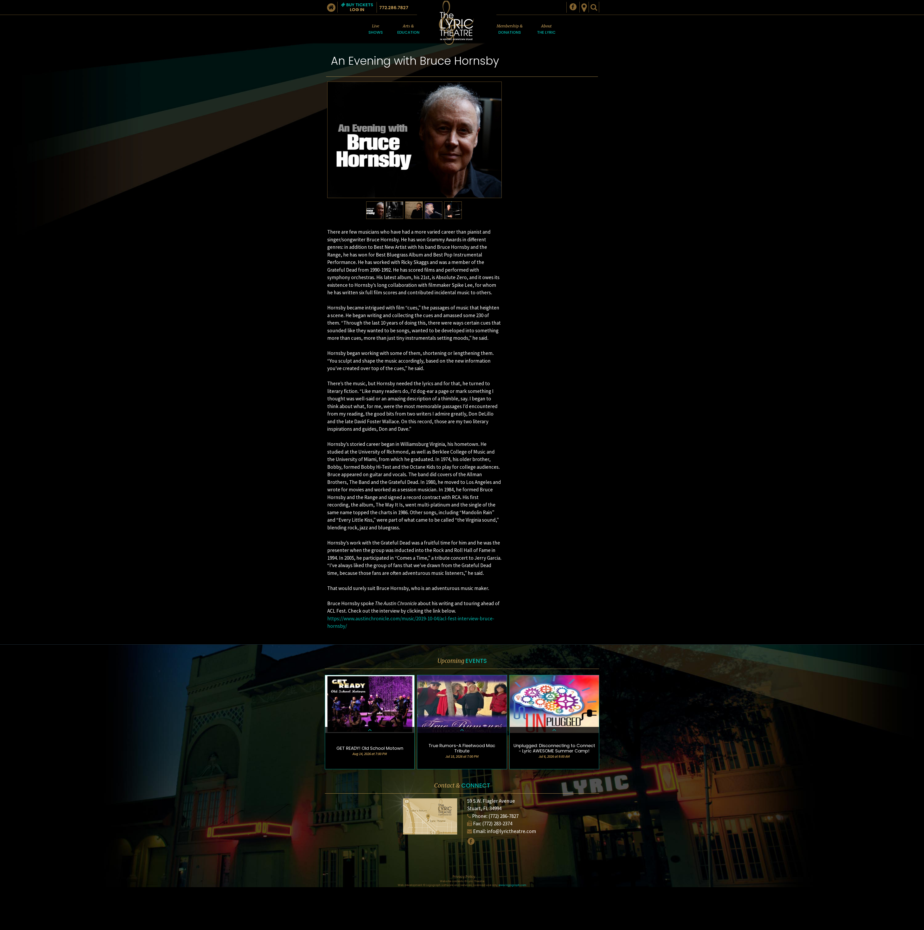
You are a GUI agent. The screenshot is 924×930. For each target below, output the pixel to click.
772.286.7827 (393, 8)
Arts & (408, 29)
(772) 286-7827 (503, 816)
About (546, 29)
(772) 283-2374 (497, 823)
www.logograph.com (512, 885)
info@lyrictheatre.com (511, 831)
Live (375, 29)
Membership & (510, 29)
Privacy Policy (464, 876)
